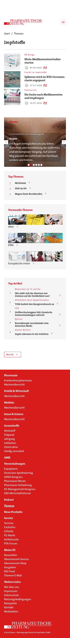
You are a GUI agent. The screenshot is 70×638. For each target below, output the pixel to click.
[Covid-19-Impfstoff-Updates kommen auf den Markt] (17, 238)
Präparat (9, 435)
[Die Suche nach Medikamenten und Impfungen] (12, 97)
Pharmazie (11, 375)
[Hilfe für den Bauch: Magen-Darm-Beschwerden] (29, 165)
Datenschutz (11, 595)
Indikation (10, 443)
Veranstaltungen (14, 463)
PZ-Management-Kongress (20, 489)
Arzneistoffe (11, 425)
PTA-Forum (10, 543)
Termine (9, 523)
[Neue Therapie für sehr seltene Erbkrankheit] (54, 238)
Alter (11, 226)
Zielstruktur (11, 447)
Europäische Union (19, 263)
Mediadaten (11, 611)
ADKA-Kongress (13, 477)
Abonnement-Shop (15, 563)
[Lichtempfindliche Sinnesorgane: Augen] (31, 165)
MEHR (10, 354)
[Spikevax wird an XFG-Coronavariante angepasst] (12, 79)
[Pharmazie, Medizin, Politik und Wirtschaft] (23, 22)
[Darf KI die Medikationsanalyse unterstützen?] (17, 219)
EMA (11, 245)
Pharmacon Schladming (18, 485)
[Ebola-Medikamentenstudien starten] (12, 62)
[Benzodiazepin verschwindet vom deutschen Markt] (17, 256)
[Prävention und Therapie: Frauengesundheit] (39, 165)
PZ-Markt (9, 535)
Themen (9, 506)
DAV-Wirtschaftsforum (17, 493)
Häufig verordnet (14, 451)
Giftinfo (8, 531)
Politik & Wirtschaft (16, 391)
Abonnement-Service (16, 559)
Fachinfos (9, 527)
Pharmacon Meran (15, 481)
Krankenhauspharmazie (18, 380)
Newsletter (10, 555)
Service (8, 518)
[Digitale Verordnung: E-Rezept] (41, 165)
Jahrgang (9, 439)
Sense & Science (13, 414)
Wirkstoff (9, 430)
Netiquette (10, 603)
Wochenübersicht (14, 384)
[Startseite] (28, 625)
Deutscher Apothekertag (18, 473)
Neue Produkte (13, 512)
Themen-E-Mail (13, 575)
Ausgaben (10, 567)
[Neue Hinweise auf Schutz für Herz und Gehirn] (35, 219)
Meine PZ (9, 550)
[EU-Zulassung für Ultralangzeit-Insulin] (35, 256)
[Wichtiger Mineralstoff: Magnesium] (34, 165)
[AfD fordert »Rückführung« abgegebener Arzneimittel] (54, 256)
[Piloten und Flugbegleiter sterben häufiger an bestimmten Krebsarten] (54, 219)
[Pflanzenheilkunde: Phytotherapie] (36, 165)
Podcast (9, 499)
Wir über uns (11, 587)
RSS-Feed (9, 571)
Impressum (10, 591)
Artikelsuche (11, 539)
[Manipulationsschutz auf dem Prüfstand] (35, 238)
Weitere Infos (12, 582)
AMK (7, 457)
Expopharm (11, 469)
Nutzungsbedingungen (17, 599)
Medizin (9, 402)
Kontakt (8, 607)
